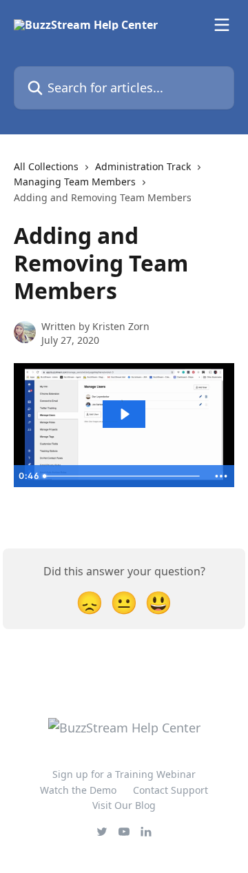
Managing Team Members (75, 181)
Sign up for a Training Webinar (124, 774)
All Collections (46, 166)
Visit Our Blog (124, 805)
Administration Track (143, 166)
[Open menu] (221, 25)
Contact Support (170, 790)
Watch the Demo (78, 790)
